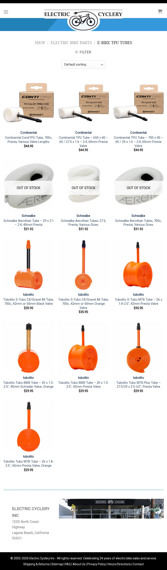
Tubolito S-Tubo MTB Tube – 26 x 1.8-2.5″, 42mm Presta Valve (138, 302)
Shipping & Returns (36, 564)
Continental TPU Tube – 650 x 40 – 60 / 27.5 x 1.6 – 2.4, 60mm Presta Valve (83, 142)
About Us (79, 564)
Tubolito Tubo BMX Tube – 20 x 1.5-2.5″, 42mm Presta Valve (83, 385)
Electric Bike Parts (71, 42)
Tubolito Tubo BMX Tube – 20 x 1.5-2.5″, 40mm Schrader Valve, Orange (28, 385)
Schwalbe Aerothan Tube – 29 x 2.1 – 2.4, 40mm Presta (28, 223)
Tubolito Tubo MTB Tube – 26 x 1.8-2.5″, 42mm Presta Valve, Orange (28, 464)
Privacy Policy (96, 564)
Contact (138, 564)
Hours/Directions (119, 564)
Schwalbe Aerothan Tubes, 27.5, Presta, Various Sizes (83, 223)
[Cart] (160, 11)
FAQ (68, 564)
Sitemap (57, 564)
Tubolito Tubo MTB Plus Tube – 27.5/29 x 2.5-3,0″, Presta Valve (138, 385)
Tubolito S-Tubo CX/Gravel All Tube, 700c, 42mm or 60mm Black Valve (28, 302)
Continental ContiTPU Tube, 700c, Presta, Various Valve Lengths (28, 140)
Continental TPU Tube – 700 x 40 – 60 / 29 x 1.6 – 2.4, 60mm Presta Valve (138, 142)
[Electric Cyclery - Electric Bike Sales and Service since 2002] (83, 18)
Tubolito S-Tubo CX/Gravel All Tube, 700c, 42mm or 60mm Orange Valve (83, 304)
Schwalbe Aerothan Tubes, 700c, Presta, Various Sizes (138, 223)
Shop (40, 42)
